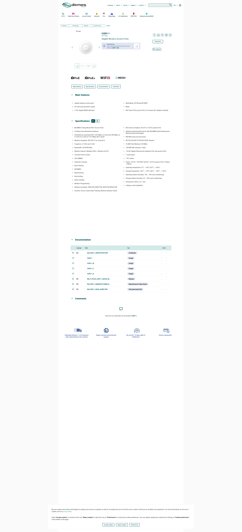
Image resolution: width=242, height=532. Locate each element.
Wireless (86, 25)
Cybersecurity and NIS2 (147, 16)
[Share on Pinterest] (162, 35)
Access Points (97, 25)
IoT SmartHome (123, 16)
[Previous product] (72, 47)
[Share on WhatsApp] (170, 35)
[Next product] (99, 47)
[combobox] (160, 5)
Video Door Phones (73, 16)
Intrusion (96, 16)
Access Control (86, 16)
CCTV (63, 16)
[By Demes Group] (74, 5)
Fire (104, 16)
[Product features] (93, 121)
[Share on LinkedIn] (158, 35)
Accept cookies (108, 525)
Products (64, 25)
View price (158, 41)
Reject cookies (122, 525)
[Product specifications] (98, 121)
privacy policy (67, 511)
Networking (111, 16)
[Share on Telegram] (166, 35)
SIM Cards (134, 16)
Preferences (134, 525)
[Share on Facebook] (154, 35)
